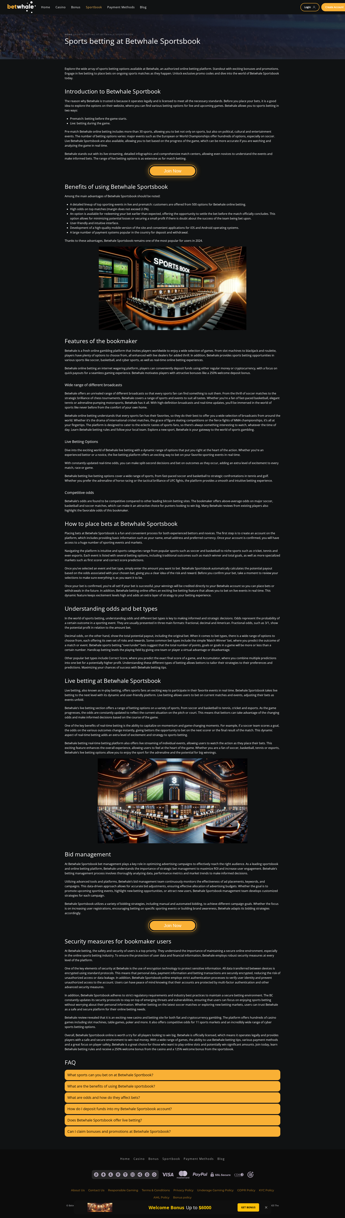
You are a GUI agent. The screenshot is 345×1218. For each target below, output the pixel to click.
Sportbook (171, 1159)
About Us (78, 1190)
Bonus (153, 1159)
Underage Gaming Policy (215, 1190)
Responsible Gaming (123, 1190)
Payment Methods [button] (121, 7)
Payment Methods (199, 1159)
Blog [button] (143, 7)
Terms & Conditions (156, 1190)
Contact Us (96, 1190)
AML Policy (161, 1197)
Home (45, 7)
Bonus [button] (76, 7)
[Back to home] (21, 7)
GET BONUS (248, 1207)
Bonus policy (182, 1197)
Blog (221, 1159)
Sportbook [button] (94, 7)
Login (307, 7)
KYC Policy (266, 1190)
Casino (61, 7)
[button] (172, 1075)
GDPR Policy (246, 1190)
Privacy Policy (183, 1190)
